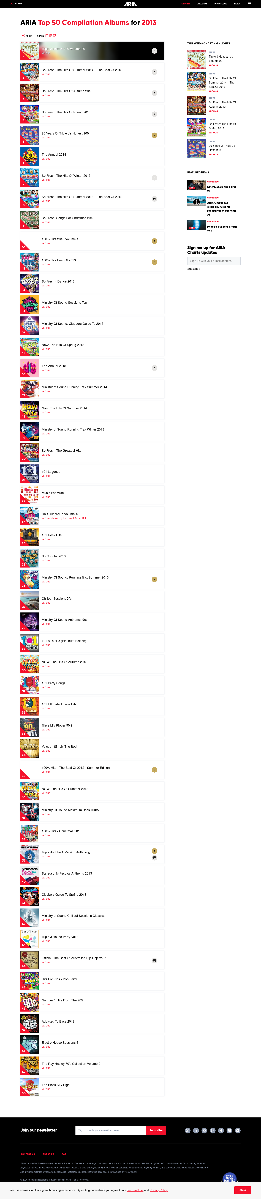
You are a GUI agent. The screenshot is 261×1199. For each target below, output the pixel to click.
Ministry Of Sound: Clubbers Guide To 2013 (72, 323)
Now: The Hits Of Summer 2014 (64, 408)
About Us (48, 1154)
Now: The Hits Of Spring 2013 (63, 344)
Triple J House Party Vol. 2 (60, 936)
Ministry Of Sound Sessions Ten (64, 302)
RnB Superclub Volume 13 (60, 513)
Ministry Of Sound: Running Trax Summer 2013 (75, 577)
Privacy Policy (159, 1190)
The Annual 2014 (54, 154)
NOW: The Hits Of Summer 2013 (65, 788)
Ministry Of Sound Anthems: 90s (65, 619)
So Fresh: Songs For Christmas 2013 (68, 217)
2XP (154, 199)
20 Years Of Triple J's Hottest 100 (65, 133)
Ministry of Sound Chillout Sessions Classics (73, 915)
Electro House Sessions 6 (60, 1042)
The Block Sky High (56, 1084)
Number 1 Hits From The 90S (62, 1000)
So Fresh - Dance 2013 (58, 281)
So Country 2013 (54, 556)
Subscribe (155, 1130)
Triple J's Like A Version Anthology (66, 852)
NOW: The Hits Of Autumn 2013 (64, 661)
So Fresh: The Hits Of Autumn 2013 (67, 90)
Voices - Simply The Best (59, 746)
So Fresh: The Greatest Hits (61, 450)
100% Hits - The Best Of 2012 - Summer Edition (76, 767)
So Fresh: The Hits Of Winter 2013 (66, 175)
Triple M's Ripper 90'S (57, 725)
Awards (202, 4)
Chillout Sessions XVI (57, 598)
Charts (186, 4)
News (237, 4)
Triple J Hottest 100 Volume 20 (63, 48)
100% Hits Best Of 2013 (59, 260)
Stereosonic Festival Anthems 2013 (67, 873)
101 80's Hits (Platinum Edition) (64, 640)
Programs (220, 4)
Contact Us (27, 1154)
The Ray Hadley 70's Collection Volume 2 (71, 1063)
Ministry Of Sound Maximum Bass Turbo (70, 809)
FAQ (64, 1154)
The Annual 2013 (54, 365)
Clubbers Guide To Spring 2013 (64, 894)
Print (28, 36)
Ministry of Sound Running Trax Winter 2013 (73, 429)
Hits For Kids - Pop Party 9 (61, 979)
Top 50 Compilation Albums (83, 22)
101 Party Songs (53, 683)
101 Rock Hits (52, 535)
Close (243, 1190)
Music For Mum (53, 492)
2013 (149, 22)
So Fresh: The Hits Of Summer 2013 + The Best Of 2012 (82, 196)
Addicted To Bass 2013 (58, 1021)
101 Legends (51, 471)
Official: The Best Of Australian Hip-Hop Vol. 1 (74, 957)
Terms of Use (135, 1190)
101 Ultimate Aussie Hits (59, 704)
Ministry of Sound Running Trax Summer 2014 (74, 387)
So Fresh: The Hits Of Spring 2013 (66, 112)
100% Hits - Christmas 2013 (61, 831)
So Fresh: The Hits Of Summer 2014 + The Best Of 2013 (82, 69)
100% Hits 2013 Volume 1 (60, 238)
